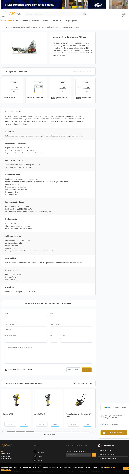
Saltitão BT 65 (8, 414)
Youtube (40, 456)
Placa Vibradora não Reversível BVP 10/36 (79, 415)
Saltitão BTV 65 (39, 414)
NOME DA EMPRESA (55, 325)
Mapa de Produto (7, 458)
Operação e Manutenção (107, 459)
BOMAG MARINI (38, 27)
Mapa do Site (5, 456)
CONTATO (10, 424)
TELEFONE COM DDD (10, 336)
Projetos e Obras (105, 450)
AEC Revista (35, 21)
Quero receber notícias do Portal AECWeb (20, 369)
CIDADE (62, 336)
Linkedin (40, 461)
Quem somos (5, 454)
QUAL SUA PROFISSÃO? (11, 325)
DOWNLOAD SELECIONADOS (82, 71)
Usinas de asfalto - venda (21, 27)
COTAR (23, 424)
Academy (46, 21)
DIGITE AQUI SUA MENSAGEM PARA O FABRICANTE (18, 347)
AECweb (7, 27)
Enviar (86, 370)
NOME (6, 313)
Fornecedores (57, 21)
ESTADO (52, 336)
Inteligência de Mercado (107, 454)
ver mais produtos (85, 384)
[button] (2, 431)
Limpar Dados (73, 370)
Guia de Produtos (22, 21)
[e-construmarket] (106, 445)
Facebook (41, 452)
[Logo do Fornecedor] (107, 408)
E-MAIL (52, 313)
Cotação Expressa (71, 21)
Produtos (50, 27)
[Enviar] (94, 455)
